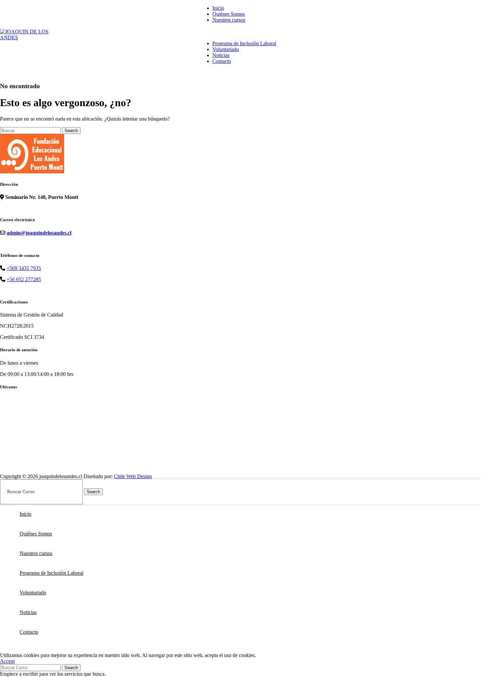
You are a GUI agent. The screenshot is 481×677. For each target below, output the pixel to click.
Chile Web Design (133, 476)
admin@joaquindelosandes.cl (39, 233)
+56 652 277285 (24, 279)
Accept (7, 661)
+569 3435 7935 (24, 268)
